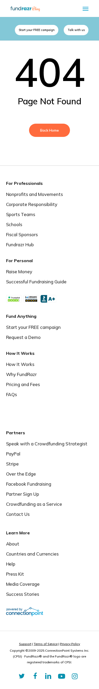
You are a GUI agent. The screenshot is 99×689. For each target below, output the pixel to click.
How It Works (20, 364)
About (13, 544)
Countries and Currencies (32, 554)
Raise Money (19, 271)
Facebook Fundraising (28, 484)
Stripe (12, 464)
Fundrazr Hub (20, 244)
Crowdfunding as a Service (34, 504)
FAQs (11, 394)
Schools (14, 224)
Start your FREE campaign (33, 327)
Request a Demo (23, 337)
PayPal (13, 454)
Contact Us (18, 514)
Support (25, 644)
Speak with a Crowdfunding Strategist (46, 443)
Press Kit (15, 574)
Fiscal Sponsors (22, 234)
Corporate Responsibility (32, 204)
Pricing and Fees (23, 384)
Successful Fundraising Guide (36, 281)
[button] (85, 8)
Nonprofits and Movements (34, 194)
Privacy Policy (70, 644)
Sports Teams (20, 214)
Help (11, 564)
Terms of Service (46, 644)
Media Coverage (23, 584)
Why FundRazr (21, 374)
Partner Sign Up (22, 494)
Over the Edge (21, 474)
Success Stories (22, 594)
